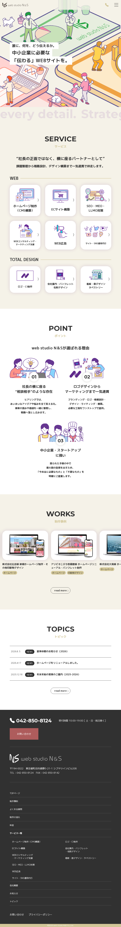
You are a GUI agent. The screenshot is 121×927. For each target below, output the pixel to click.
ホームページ (10, 572)
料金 (12, 825)
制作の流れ (15, 817)
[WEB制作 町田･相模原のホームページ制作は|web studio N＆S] (15, 4)
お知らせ (14, 893)
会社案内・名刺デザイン (76, 850)
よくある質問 (16, 809)
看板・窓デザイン (80, 858)
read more (60, 590)
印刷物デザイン (26, 572)
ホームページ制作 (26, 841)
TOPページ (15, 793)
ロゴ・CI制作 (71, 841)
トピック (14, 901)
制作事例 (14, 801)
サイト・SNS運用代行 (22, 878)
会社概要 (14, 885)
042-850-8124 (33, 721)
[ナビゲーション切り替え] (116, 5)
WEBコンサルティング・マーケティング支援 (22, 856)
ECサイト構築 (18, 848)
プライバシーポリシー (40, 914)
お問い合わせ (24, 734)
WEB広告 (16, 871)
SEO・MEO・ (23, 864)
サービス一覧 (16, 833)
